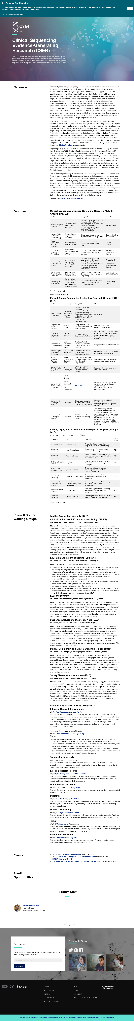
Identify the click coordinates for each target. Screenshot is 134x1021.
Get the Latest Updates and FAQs (12, 14)
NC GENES (78, 386)
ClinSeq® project (65, 145)
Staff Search (49, 998)
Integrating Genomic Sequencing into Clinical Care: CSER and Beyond (77, 861)
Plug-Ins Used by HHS (52, 1002)
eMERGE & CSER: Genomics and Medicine (66, 854)
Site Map (47, 994)
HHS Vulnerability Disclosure (85, 998)
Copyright (78, 994)
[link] (71, 950)
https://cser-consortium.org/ (72, 198)
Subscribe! (19, 966)
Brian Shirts (81, 774)
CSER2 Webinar (57, 859)
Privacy (76, 990)
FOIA (75, 986)
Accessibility (49, 990)
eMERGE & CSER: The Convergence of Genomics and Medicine (74, 857)
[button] (21, 988)
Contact (47, 986)
